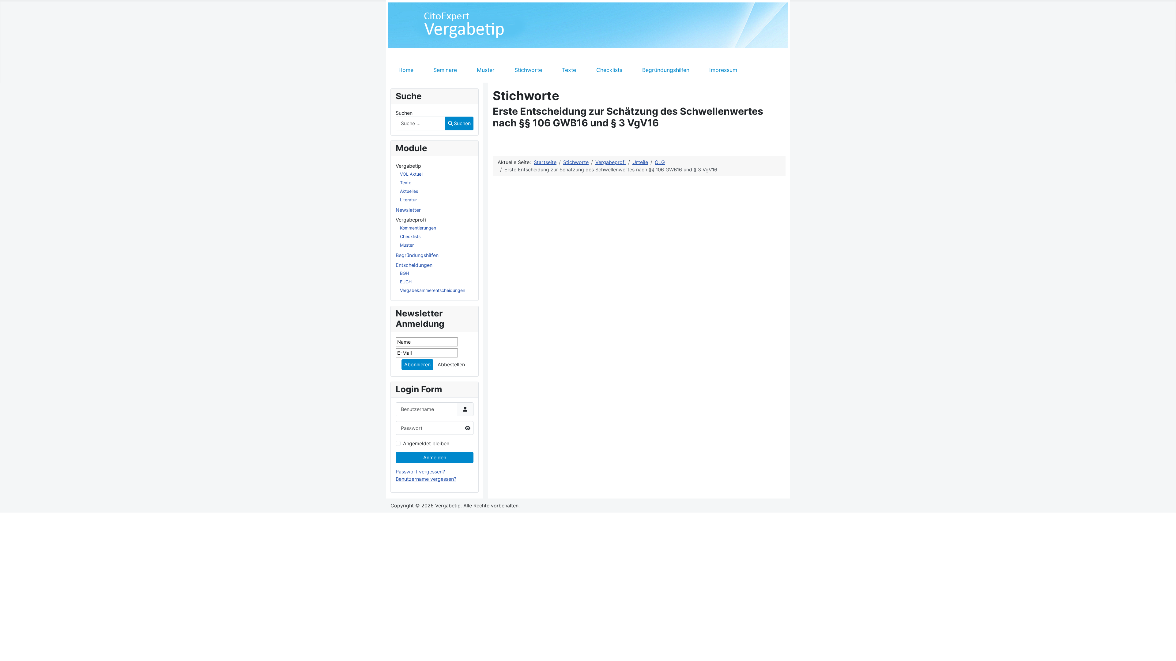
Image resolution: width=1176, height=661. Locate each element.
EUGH (406, 281)
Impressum (723, 70)
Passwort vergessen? (420, 472)
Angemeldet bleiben (426, 443)
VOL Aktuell (411, 174)
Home (405, 70)
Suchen (404, 113)
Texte (569, 70)
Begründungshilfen (665, 70)
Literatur (408, 199)
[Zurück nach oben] (1165, 649)
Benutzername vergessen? (426, 479)
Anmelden (434, 457)
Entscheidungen (414, 265)
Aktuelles (409, 191)
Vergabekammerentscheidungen (432, 290)
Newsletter (408, 210)
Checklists (609, 70)
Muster (486, 70)
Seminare (445, 70)
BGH (404, 273)
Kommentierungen (418, 227)
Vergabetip (408, 166)
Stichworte (528, 70)
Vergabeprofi (411, 220)
